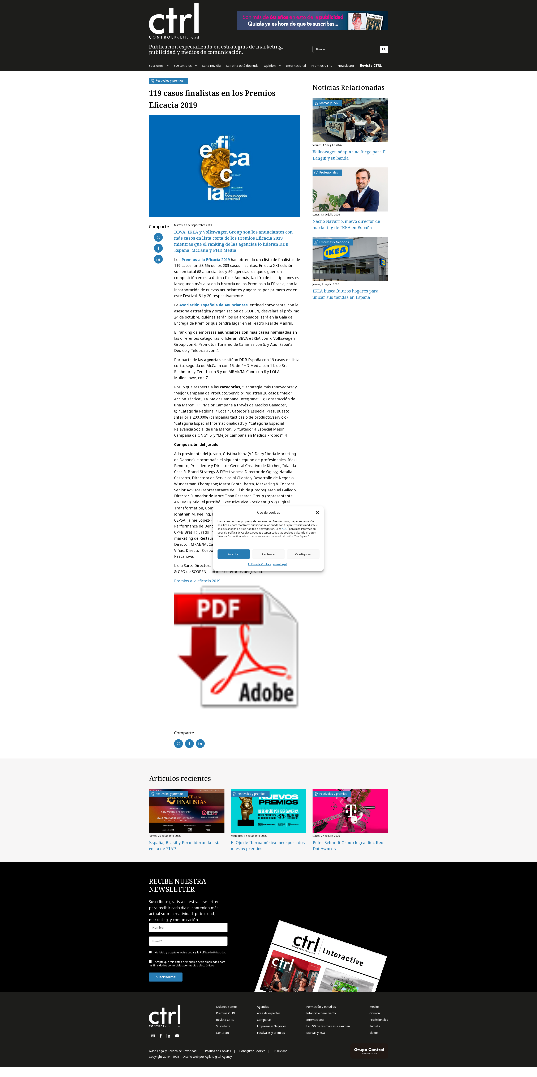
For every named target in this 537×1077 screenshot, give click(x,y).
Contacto (222, 1033)
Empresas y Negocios (272, 1026)
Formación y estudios (321, 1007)
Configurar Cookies (252, 1051)
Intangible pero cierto (321, 1013)
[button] (317, 512)
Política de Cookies (259, 564)
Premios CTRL (226, 1013)
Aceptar (234, 554)
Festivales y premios (271, 1033)
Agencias (263, 1007)
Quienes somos (226, 1007)
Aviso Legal (280, 564)
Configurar (303, 554)
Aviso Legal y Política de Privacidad (173, 1051)
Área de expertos (268, 1013)
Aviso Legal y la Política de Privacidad (203, 952)
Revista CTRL (225, 1020)
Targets (374, 1026)
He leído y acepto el (190, 952)
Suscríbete (223, 1026)
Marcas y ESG (315, 1033)
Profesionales (378, 1020)
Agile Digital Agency (218, 1057)
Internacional (315, 1020)
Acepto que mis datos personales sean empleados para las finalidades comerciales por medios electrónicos (187, 963)
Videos (373, 1033)
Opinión (374, 1013)
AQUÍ (285, 529)
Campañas (264, 1020)
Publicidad (280, 1051)
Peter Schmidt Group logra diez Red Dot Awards (348, 845)
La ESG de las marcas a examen (328, 1026)
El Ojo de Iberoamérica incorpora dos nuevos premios (268, 845)
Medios (374, 1007)
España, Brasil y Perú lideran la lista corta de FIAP (185, 845)
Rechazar (269, 554)
